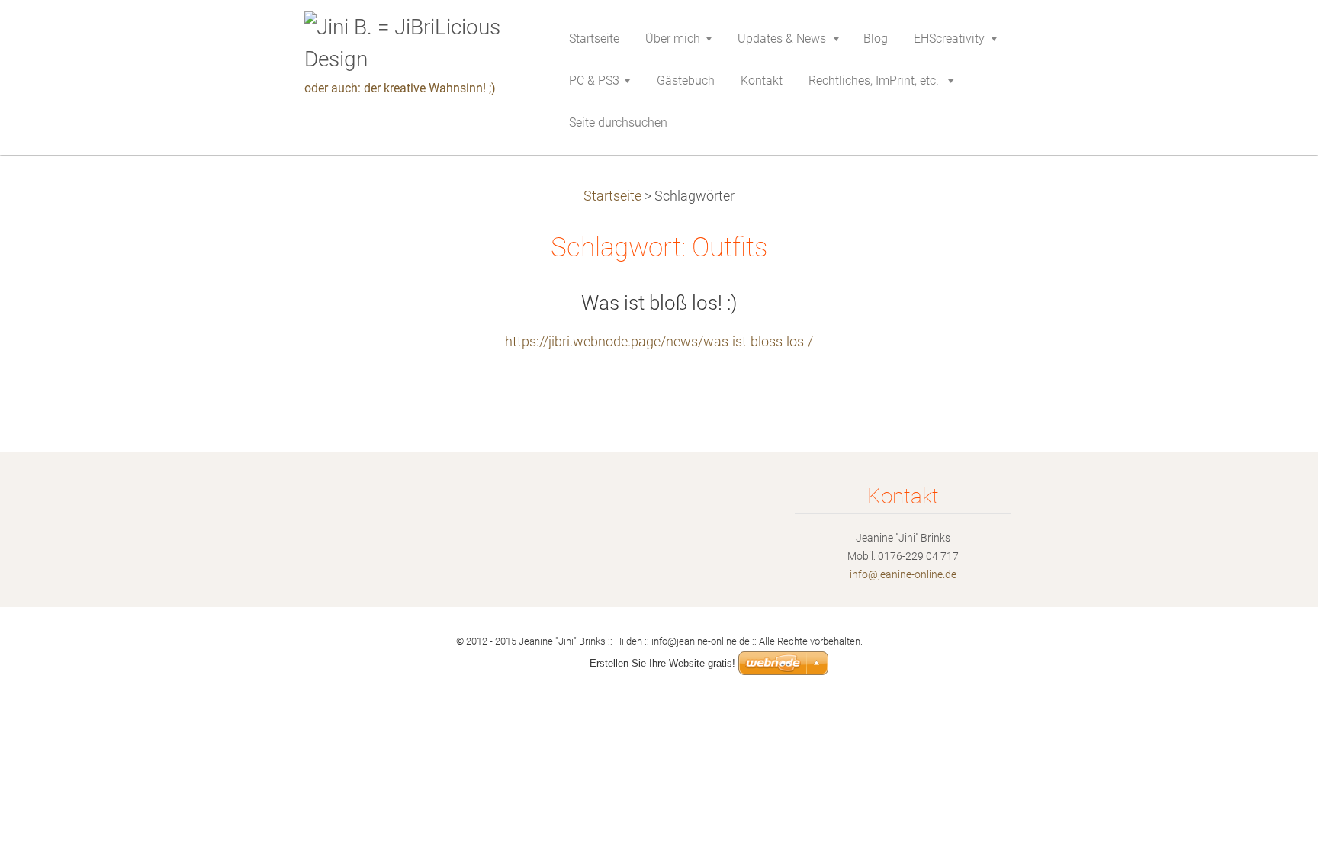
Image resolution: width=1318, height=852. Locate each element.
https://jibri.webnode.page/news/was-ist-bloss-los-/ (659, 341)
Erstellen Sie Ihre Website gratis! (662, 663)
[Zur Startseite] (414, 43)
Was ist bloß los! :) (659, 302)
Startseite (612, 196)
